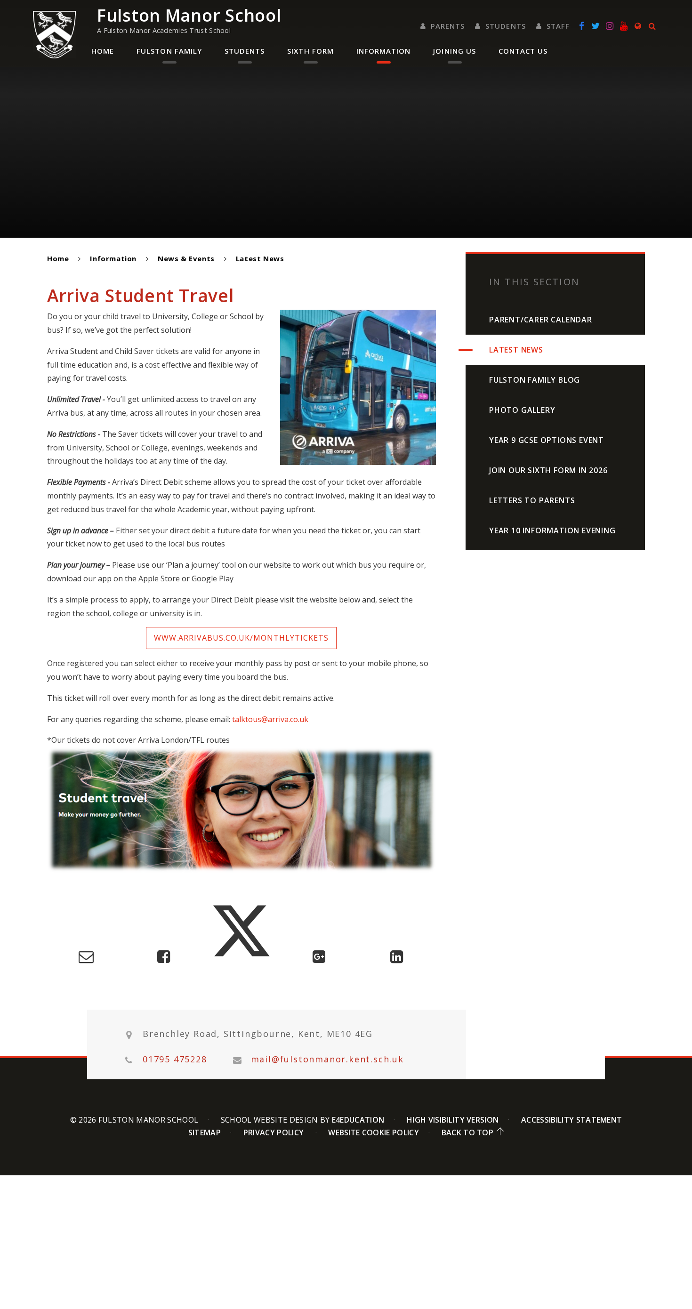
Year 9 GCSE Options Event (546, 440)
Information (113, 258)
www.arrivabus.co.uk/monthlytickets (241, 638)
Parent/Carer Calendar (540, 319)
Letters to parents (532, 500)
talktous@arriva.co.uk (270, 719)
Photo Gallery (522, 410)
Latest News (260, 258)
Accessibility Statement (571, 1120)
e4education (358, 1120)
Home (58, 258)
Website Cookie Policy (373, 1132)
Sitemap (204, 1132)
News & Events (186, 258)
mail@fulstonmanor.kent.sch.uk (327, 1059)
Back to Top (468, 1132)
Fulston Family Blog (534, 380)
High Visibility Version (453, 1120)
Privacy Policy (273, 1132)
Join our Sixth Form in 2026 (548, 470)
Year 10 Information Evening (552, 530)
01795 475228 (175, 1059)
